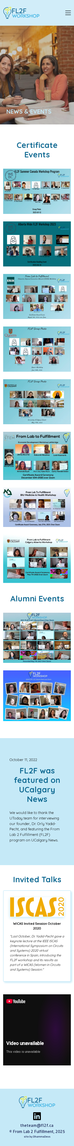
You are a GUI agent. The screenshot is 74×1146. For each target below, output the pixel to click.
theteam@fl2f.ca (37, 1125)
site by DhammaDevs (37, 1137)
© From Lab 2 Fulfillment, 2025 (37, 1131)
